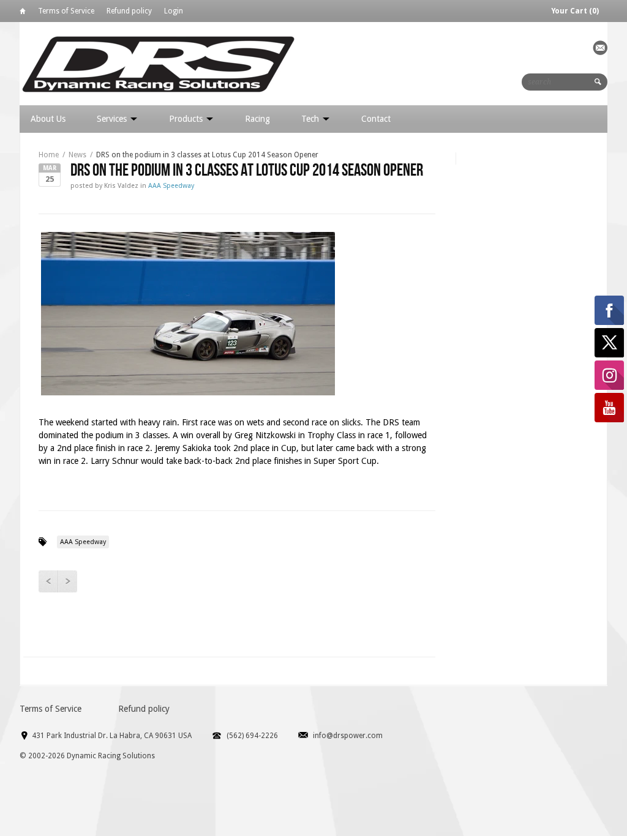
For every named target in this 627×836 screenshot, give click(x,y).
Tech (311, 119)
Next (67, 581)
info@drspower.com (348, 735)
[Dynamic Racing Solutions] (158, 63)
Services (113, 119)
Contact (376, 119)
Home (23, 13)
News (77, 155)
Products (187, 119)
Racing (257, 119)
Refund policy (129, 11)
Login (173, 11)
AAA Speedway (171, 186)
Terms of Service (66, 11)
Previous (48, 581)
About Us (48, 119)
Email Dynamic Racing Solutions (600, 47)
